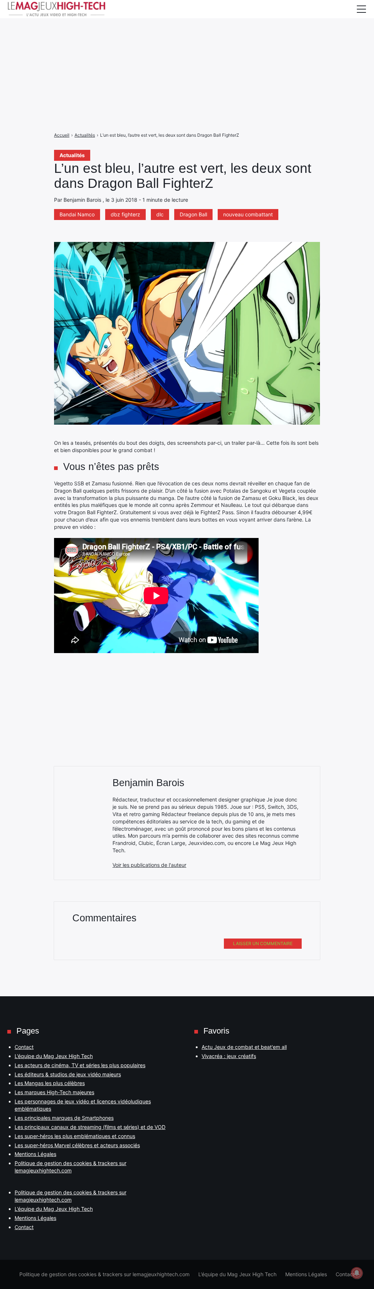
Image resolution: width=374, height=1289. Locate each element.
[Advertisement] (187, 51)
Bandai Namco (77, 214)
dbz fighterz (125, 214)
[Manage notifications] (357, 1273)
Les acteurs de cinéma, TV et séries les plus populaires (80, 1065)
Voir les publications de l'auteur (149, 865)
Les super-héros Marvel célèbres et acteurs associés (77, 1145)
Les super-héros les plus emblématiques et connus (75, 1136)
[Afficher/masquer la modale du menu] (361, 9)
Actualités (72, 155)
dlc (160, 214)
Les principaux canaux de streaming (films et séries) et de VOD (90, 1127)
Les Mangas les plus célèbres (50, 1083)
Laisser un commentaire (263, 943)
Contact (24, 1047)
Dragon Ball (193, 214)
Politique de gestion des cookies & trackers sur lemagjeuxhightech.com (104, 1274)
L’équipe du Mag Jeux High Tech (54, 1056)
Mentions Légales (35, 1154)
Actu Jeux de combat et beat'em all (244, 1047)
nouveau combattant (248, 214)
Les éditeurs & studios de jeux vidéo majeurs (68, 1074)
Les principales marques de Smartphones (64, 1118)
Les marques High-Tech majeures (54, 1092)
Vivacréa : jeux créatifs (229, 1056)
